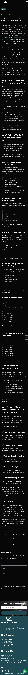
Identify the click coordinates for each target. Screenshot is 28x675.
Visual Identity (8, 641)
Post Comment (5, 594)
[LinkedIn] (13, 544)
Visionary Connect (9, 673)
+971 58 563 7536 (5, 656)
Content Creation (6, 534)
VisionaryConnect (7, 420)
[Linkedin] (8, 671)
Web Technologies (9, 644)
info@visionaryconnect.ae (7, 658)
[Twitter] (14, 541)
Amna (15, 15)
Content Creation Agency (18, 534)
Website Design (8, 642)
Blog (3, 9)
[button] (25, 671)
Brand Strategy (8, 639)
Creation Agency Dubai (8, 535)
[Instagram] (5, 671)
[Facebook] (13, 538)
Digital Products (8, 645)
